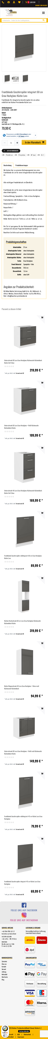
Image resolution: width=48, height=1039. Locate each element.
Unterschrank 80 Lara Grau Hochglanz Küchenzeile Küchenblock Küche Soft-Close (23, 361)
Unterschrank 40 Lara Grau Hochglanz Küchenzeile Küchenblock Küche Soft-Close (23, 491)
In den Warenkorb (33, 142)
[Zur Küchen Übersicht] (11, 12)
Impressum (21, 1037)
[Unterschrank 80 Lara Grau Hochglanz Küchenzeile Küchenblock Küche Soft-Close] (24, 336)
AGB (18, 1034)
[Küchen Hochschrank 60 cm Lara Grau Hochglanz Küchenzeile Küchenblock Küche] (24, 597)
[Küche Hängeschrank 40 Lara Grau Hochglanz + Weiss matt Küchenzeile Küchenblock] (24, 662)
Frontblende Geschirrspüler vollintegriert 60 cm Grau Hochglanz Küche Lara (23, 556)
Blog (3, 980)
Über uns (4, 964)
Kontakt (4, 967)
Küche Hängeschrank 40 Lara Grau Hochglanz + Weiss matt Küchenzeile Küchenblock (21, 687)
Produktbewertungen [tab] (21, 165)
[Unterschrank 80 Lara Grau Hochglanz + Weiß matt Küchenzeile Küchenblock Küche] (24, 727)
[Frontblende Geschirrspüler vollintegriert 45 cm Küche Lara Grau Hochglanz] (24, 792)
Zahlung (4, 972)
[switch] (5, 1035)
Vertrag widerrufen (24, 1031)
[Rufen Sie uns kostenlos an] (3, 2)
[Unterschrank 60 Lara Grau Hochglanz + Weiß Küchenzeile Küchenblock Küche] (24, 401)
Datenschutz (27, 1034)
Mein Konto (5, 977)
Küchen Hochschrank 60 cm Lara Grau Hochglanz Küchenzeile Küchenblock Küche (22, 622)
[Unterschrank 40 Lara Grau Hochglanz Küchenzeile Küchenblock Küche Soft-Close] (24, 467)
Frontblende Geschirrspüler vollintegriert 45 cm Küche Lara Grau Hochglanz (23, 817)
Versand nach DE (20, 373)
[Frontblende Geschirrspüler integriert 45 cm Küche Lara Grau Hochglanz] (24, 858)
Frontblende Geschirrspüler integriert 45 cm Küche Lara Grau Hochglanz (22, 882)
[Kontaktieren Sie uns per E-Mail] (9, 2)
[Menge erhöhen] (17, 143)
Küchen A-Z (38, 1028)
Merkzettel (4, 974)
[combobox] (24, 20)
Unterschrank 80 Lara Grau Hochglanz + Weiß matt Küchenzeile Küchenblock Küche (23, 752)
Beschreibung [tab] (8, 165)
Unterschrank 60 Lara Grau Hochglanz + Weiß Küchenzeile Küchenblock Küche (21, 426)
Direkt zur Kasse (41, 5)
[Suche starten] (44, 20)
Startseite (4, 961)
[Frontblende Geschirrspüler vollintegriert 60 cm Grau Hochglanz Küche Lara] (24, 532)
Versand (4, 969)
